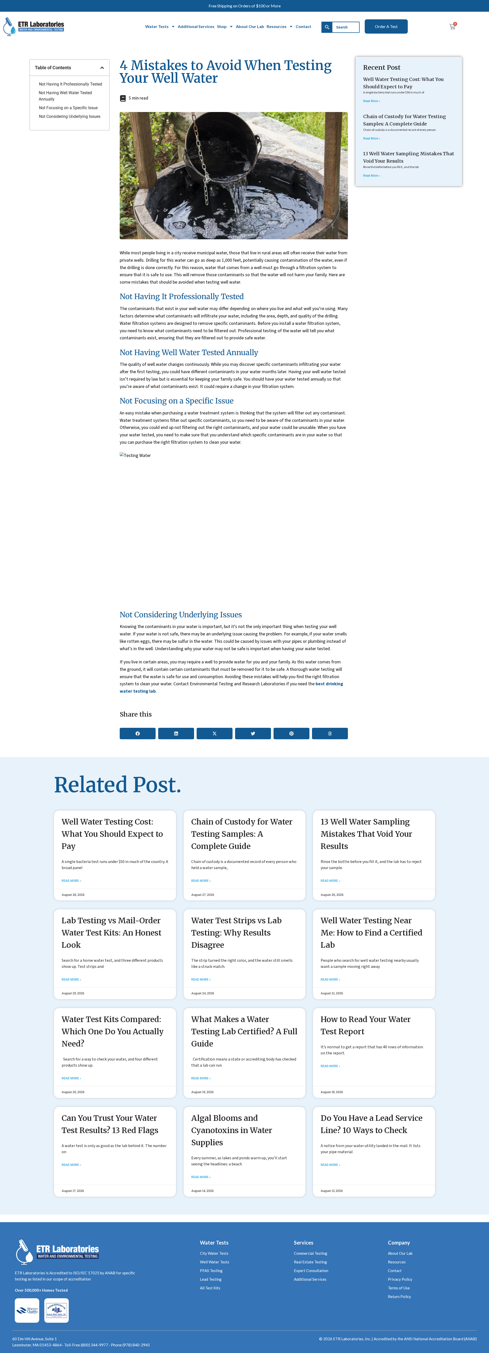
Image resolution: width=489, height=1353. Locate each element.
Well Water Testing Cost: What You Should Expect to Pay (112, 834)
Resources (277, 26)
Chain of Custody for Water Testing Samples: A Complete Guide (242, 834)
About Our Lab (250, 26)
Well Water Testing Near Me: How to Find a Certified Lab (372, 933)
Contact (303, 26)
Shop (222, 26)
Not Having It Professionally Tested (70, 84)
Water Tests (157, 26)
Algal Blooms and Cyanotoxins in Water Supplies (231, 1130)
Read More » (371, 101)
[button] (102, 68)
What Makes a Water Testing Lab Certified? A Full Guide (244, 1031)
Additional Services (196, 26)
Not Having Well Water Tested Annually (65, 96)
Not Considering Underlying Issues (69, 116)
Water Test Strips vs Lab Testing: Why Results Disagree (236, 933)
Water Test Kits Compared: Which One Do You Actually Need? (113, 1031)
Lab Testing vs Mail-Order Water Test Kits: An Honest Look (111, 933)
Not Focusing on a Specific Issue (68, 107)
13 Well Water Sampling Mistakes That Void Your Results (366, 834)
